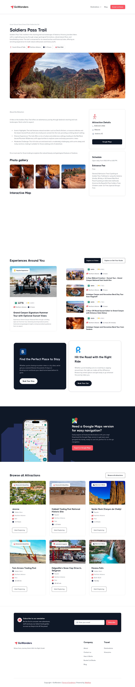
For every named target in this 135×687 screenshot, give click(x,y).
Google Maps (107, 142)
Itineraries (107, 652)
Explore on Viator (93, 260)
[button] (95, 7)
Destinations (108, 648)
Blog (105, 7)
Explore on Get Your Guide (114, 260)
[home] (19, 7)
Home (11, 24)
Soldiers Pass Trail (34, 24)
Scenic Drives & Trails (24, 24)
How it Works (88, 656)
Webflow (88, 683)
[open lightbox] (22, 177)
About (86, 648)
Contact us (87, 652)
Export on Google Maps (82, 448)
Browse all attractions (115, 475)
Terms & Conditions (68, 683)
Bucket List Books (117, 7)
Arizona (16, 24)
